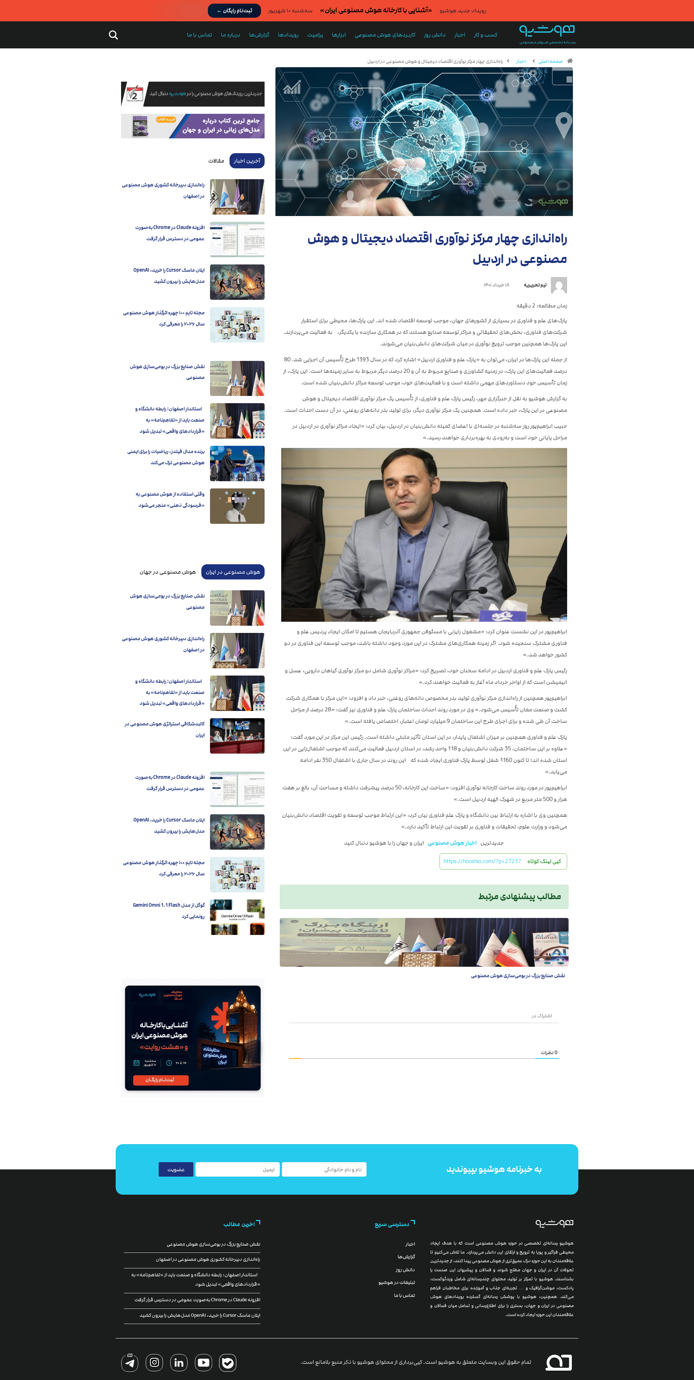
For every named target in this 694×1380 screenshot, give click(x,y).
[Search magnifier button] (112, 35)
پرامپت (315, 35)
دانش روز (435, 35)
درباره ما (230, 35)
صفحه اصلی (550, 61)
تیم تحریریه (535, 285)
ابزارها (339, 35)
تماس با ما (199, 35)
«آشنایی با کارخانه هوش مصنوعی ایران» (376, 10)
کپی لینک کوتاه (544, 861)
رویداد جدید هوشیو (463, 10)
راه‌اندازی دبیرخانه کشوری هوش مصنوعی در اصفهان (208, 1259)
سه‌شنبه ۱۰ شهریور (290, 10)
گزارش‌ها (259, 35)
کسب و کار (485, 35)
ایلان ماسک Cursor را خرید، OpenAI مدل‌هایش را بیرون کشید (200, 1315)
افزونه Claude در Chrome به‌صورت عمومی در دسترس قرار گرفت (197, 1299)
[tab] (247, 160)
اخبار (459, 35)
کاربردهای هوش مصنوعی (385, 35)
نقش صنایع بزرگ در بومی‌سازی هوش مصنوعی (518, 975)
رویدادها (288, 35)
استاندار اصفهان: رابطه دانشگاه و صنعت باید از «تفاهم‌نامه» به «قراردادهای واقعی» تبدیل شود (170, 420)
